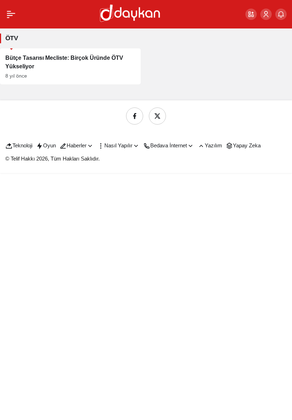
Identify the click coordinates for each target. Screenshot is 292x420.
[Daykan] (129, 14)
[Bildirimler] (281, 14)
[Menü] (11, 14)
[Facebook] (134, 116)
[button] (251, 14)
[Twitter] (157, 116)
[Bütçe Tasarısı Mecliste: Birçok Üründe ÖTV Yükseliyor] (70, 66)
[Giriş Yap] (266, 14)
